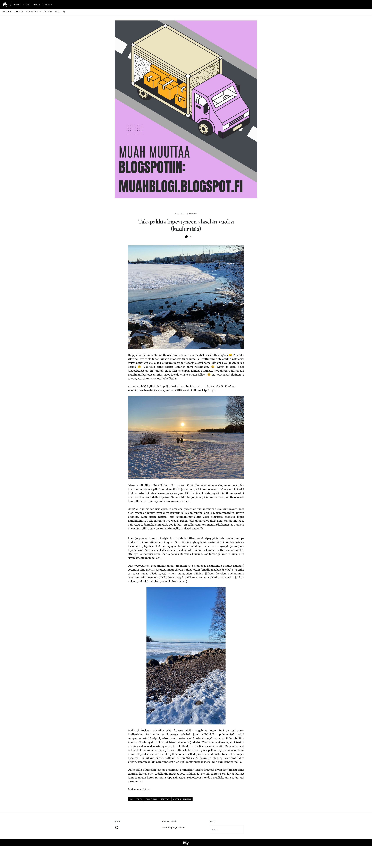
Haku (57, 11)
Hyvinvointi (136, 799)
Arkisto (48, 11)
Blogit (26, 4)
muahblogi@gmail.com (174, 827)
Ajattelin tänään (182, 799)
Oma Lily (47, 4)
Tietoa (36, 4)
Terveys (165, 799)
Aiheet (17, 4)
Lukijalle (18, 11)
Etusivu (7, 11)
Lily (186, 842)
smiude (193, 213)
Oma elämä (151, 799)
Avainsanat (33, 11)
